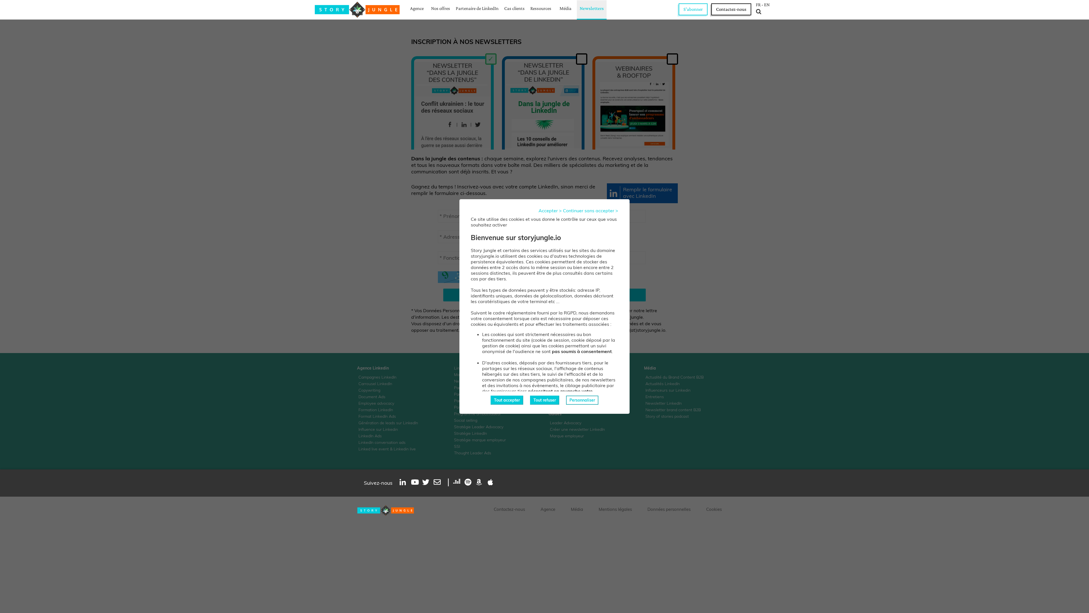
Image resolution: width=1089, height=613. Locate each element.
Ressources (540, 8)
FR (758, 4)
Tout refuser (544, 400)
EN (767, 4)
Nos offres (440, 8)
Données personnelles (669, 509)
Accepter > (550, 210)
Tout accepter (507, 400)
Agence (417, 8)
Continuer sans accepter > (590, 210)
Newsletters (592, 8)
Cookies (714, 509)
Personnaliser (582, 400)
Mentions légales (615, 509)
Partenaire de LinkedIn (477, 8)
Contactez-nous (731, 9)
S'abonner (693, 9)
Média (565, 8)
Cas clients (514, 8)
